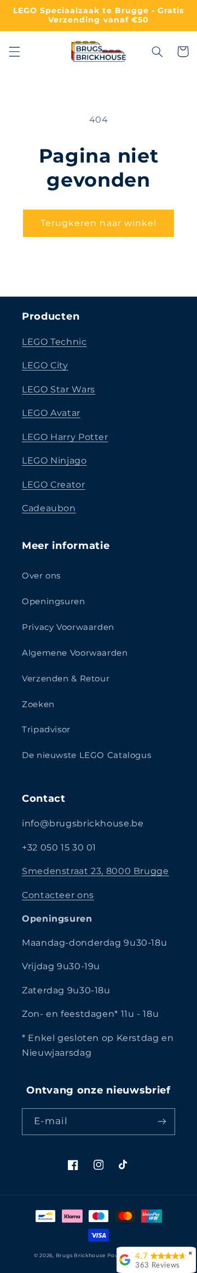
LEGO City (45, 365)
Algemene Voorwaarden (75, 653)
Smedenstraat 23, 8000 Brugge (95, 871)
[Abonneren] (162, 1121)
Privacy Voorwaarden (68, 627)
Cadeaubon (49, 508)
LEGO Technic (54, 342)
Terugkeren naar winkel (98, 223)
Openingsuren (53, 601)
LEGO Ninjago (54, 460)
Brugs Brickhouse (81, 1255)
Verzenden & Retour (65, 679)
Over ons (41, 576)
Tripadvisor (46, 729)
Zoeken (38, 704)
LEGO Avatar (51, 413)
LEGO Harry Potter (65, 437)
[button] (14, 51)
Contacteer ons (58, 895)
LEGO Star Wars (58, 389)
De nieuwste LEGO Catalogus (86, 755)
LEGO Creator (53, 484)
